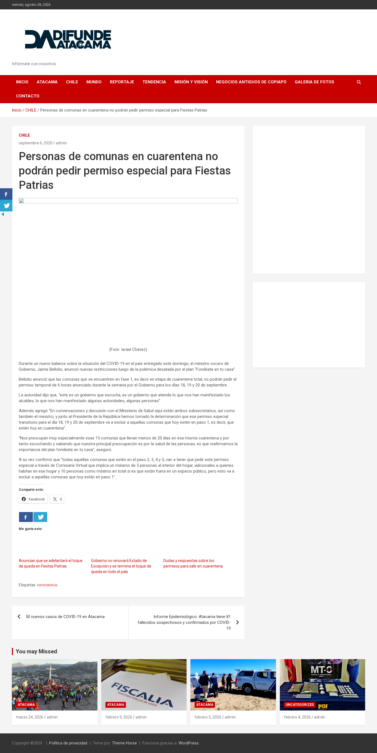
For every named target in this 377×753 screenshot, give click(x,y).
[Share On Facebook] (26, 517)
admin (61, 143)
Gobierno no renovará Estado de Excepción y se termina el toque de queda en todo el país (121, 566)
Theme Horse (124, 743)
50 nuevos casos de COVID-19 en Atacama (65, 616)
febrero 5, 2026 (208, 717)
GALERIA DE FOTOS (314, 81)
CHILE (72, 81)
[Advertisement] (309, 325)
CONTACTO (27, 96)
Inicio (22, 81)
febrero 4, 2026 (297, 717)
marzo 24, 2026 (29, 717)
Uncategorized (300, 705)
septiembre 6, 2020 (35, 143)
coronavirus (47, 585)
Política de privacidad (68, 743)
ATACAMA (47, 81)
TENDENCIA (154, 81)
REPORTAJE (122, 81)
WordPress (189, 743)
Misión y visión (191, 81)
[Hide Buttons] (3, 214)
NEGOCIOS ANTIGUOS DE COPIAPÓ (251, 81)
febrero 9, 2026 (118, 717)
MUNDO (94, 81)
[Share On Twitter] (40, 517)
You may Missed (36, 651)
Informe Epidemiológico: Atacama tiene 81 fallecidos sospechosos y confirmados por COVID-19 (184, 622)
